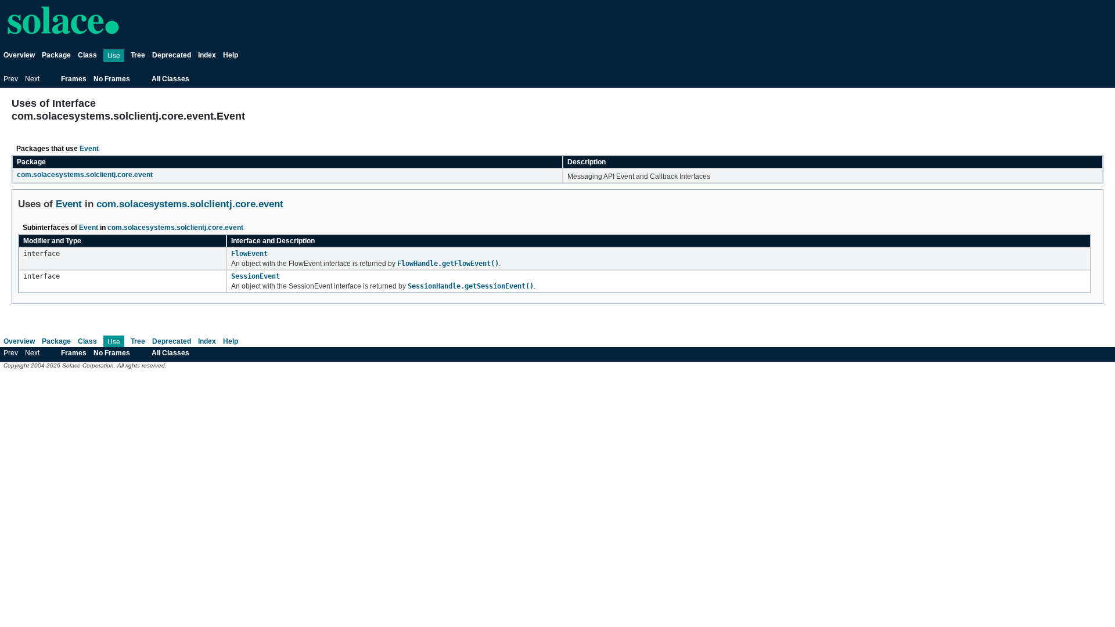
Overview (19, 55)
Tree (138, 55)
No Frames (111, 79)
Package (56, 55)
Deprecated (171, 55)
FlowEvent (249, 254)
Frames (74, 79)
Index (207, 55)
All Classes (170, 79)
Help (230, 55)
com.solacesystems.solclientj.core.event (85, 175)
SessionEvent (255, 276)
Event (89, 149)
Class (87, 55)
